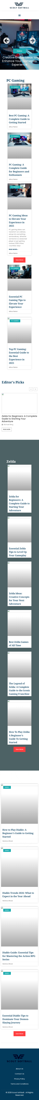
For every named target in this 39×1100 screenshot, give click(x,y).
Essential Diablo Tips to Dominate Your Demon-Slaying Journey (15, 1019)
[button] (19, 15)
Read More (6, 429)
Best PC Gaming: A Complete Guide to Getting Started (19, 119)
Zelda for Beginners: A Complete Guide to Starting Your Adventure (19, 419)
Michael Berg (8, 424)
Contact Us (19, 1074)
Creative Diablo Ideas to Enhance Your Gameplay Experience (19, 61)
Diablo (19, 51)
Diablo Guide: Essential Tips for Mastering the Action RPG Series (18, 956)
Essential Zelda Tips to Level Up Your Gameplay (18, 552)
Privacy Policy (19, 1079)
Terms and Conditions (19, 1084)
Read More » (13, 249)
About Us (19, 1069)
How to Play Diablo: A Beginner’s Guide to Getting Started (17, 833)
